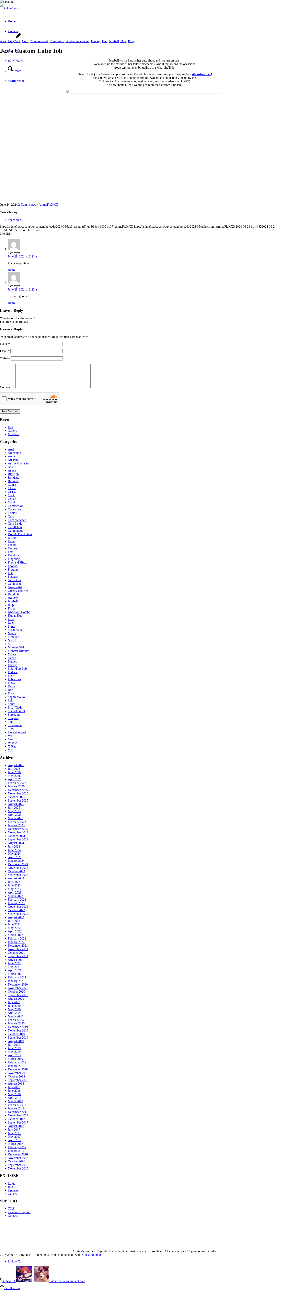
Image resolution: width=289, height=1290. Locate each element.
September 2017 (18, 1122)
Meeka (12, 633)
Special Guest (16, 711)
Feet (104, 41)
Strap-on (13, 718)
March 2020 (15, 1016)
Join (10, 427)
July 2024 (14, 846)
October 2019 (16, 1034)
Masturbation (16, 629)
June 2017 (14, 1133)
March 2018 (15, 1101)
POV (123, 41)
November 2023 (18, 867)
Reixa (11, 686)
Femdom (13, 555)
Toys (11, 728)
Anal (3, 41)
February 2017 (17, 1147)
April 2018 (14, 1097)
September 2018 (18, 1080)
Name (5, 343)
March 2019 (15, 1058)
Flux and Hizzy (17, 562)
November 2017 (18, 1115)
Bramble (13, 481)
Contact (12, 1215)
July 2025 (14, 807)
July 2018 (14, 1087)
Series (11, 704)
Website (5, 358)
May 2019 (14, 1051)
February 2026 (17, 782)
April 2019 (14, 1055)
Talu (10, 721)
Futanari (13, 576)
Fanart (12, 544)
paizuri (12, 658)
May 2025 (14, 811)
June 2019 (14, 1048)
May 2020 (14, 1009)
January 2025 (16, 825)
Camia (12, 484)
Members (13, 434)
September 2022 (18, 913)
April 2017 (14, 1140)
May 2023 (14, 889)
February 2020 (17, 1020)
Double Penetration (77, 41)
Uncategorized (17, 732)
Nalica (12, 654)
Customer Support (19, 1212)
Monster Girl (16, 647)
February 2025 (17, 821)
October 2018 (16, 1076)
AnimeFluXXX (48, 204)
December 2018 (18, 1069)
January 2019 (16, 1065)
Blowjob (13, 474)
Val (10, 735)
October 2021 (16, 952)
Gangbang (14, 583)
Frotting (13, 569)
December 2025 (18, 790)
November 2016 (18, 1157)
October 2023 (16, 871)
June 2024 (14, 850)
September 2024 (18, 839)
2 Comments (26, 204)
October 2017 (16, 1119)
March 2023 (15, 896)
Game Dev (14, 580)
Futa (10, 573)
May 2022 (14, 928)
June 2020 (14, 1005)
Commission (15, 506)
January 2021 (16, 981)
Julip (11, 605)
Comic (12, 502)
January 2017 (16, 1150)
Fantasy (95, 41)
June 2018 (14, 1090)
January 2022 (16, 942)
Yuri (10, 750)
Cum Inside (57, 41)
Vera (11, 739)
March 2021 (15, 974)
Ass (9, 41)
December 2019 (18, 1027)
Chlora (12, 488)
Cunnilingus (15, 530)
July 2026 (14, 768)
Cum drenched (39, 41)
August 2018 (16, 1083)
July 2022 (14, 920)
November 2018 (18, 1073)
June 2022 (14, 924)
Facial (11, 541)
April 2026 (14, 779)
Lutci (11, 622)
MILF (11, 643)
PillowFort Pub (17, 668)
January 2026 (16, 786)
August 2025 (16, 804)
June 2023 (14, 885)
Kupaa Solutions (91, 1254)
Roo (10, 689)
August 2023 (16, 878)
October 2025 (16, 797)
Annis (11, 456)
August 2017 (16, 1126)
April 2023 (14, 892)
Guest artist (15, 587)
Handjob (13, 594)
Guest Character (18, 590)
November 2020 (18, 988)
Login (11, 1183)
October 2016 (16, 1161)
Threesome (15, 725)
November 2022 (18, 906)
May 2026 (14, 775)
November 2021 (18, 949)
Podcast (12, 672)
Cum (25, 41)
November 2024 (18, 832)
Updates (13, 1190)
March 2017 (15, 1143)
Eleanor (12, 537)
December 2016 (18, 1154)
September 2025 (18, 800)
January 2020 (16, 1023)
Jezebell (114, 41)
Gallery (12, 430)
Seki (10, 700)
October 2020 (16, 991)
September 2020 (18, 995)
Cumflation (15, 527)
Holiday (13, 597)
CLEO (12, 491)
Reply (11, 269)
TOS (11, 1208)
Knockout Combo (19, 612)
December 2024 (18, 828)
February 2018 (17, 1104)
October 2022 (16, 910)
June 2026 (14, 772)
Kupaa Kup (15, 615)
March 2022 (15, 935)
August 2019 (16, 1041)
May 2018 (14, 1094)
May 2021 (14, 966)
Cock (17, 41)
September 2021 (18, 956)
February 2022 (17, 938)
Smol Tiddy (15, 707)
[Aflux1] (10, 8)
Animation (14, 452)
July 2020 (14, 1002)
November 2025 (18, 793)
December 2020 (18, 984)
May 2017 (14, 1136)
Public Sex (14, 679)
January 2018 (16, 1108)
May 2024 (14, 853)
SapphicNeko (16, 697)
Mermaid (13, 636)
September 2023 (18, 874)
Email (5, 351)
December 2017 (18, 1111)
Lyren (11, 626)
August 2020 (16, 998)
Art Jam (13, 460)
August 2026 (16, 765)
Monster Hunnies (18, 651)
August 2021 (16, 959)
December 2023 (18, 864)
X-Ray (12, 746)
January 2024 (16, 860)
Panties (12, 661)
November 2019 (18, 1030)
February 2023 (17, 899)
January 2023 (16, 903)
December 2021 (18, 945)
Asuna (12, 470)
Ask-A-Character (18, 463)
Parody (12, 665)
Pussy (131, 41)
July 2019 (14, 1044)
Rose (11, 693)
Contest (12, 513)
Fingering (14, 559)
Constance (14, 509)
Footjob (12, 566)
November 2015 (18, 1168)
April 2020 (14, 1012)
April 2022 (14, 931)
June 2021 (14, 963)
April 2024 (14, 857)
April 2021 (14, 970)
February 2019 (17, 1062)
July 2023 (14, 882)
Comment (7, 387)
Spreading (14, 714)
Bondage (13, 477)
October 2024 (16, 836)
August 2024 (16, 843)
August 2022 (16, 917)
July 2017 (14, 1129)
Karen (12, 608)
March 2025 (15, 818)
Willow (12, 743)
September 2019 (18, 1037)
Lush (11, 619)
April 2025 (14, 814)
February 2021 (17, 977)
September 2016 (18, 1165)
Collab (12, 498)
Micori (12, 640)
